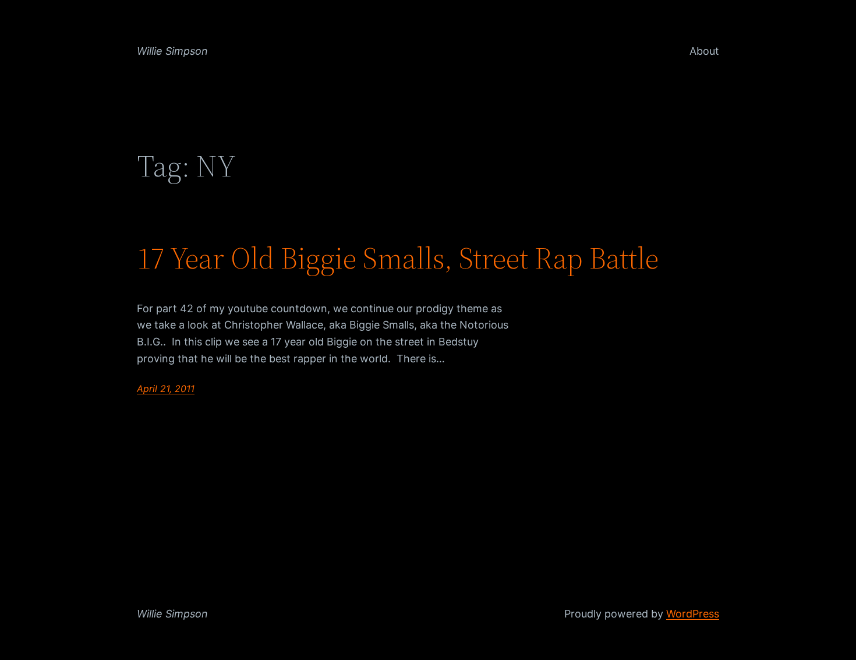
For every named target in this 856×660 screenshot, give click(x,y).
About (704, 51)
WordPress (692, 614)
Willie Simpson (172, 51)
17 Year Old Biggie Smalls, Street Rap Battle (398, 258)
